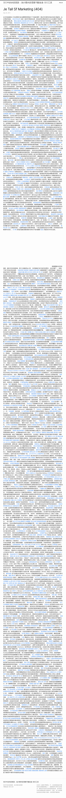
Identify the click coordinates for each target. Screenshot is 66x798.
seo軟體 (53, 577)
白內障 (45, 535)
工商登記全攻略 (31, 540)
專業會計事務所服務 (47, 432)
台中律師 (17, 581)
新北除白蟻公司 (14, 457)
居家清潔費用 (37, 372)
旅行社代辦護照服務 (16, 131)
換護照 (41, 125)
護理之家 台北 (27, 295)
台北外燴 (42, 309)
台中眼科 (57, 562)
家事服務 (20, 417)
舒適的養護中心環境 (53, 498)
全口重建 (5, 627)
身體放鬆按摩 (33, 562)
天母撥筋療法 (27, 386)
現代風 (24, 633)
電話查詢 (31, 125)
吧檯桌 (22, 724)
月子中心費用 (57, 732)
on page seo (39, 651)
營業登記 (55, 69)
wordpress (59, 81)
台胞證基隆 (30, 490)
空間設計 (43, 589)
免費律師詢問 (22, 208)
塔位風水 (32, 502)
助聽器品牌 (21, 606)
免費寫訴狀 (16, 506)
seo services (7, 442)
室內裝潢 (46, 141)
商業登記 (37, 444)
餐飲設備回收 (18, 21)
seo (52, 569)
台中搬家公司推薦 (15, 376)
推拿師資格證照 (58, 718)
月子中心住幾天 (30, 166)
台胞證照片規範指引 (23, 92)
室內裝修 (52, 425)
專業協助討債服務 (54, 141)
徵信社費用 (57, 430)
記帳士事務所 (31, 457)
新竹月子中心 (49, 318)
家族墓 (17, 148)
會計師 (56, 84)
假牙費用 (48, 600)
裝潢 (42, 229)
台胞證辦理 (35, 75)
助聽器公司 (56, 459)
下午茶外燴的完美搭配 (23, 287)
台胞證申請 (23, 226)
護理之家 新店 (29, 272)
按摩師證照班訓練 (31, 392)
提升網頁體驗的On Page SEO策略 (23, 765)
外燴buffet (13, 500)
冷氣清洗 (47, 604)
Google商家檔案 (13, 56)
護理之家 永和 (34, 452)
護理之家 (58, 577)
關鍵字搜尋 (53, 25)
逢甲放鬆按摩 (24, 123)
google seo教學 (13, 208)
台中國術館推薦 (20, 164)
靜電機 (20, 405)
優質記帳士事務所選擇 (44, 496)
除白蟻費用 (21, 521)
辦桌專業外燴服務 (20, 30)
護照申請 (8, 46)
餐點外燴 (29, 602)
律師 (27, 48)
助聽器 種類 (36, 596)
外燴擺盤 (27, 521)
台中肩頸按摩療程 (49, 477)
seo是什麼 (12, 581)
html (57, 701)
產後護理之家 (41, 278)
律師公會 (12, 556)
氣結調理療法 (21, 430)
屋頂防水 (56, 432)
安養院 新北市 (44, 27)
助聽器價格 (35, 770)
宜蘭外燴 (29, 345)
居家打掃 (5, 98)
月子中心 (38, 544)
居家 (23, 770)
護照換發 (56, 479)
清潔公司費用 (19, 486)
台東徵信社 (57, 537)
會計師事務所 (20, 210)
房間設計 (38, 432)
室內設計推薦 (22, 712)
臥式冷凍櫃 (34, 759)
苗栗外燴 (23, 218)
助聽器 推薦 (32, 683)
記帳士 (26, 173)
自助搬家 (11, 411)
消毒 (34, 446)
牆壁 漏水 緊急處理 (27, 131)
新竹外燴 (5, 751)
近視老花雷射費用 (25, 336)
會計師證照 (51, 745)
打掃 (40, 75)
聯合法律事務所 (10, 539)
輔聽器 (37, 728)
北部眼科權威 (49, 309)
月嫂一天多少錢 (25, 544)
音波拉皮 (29, 403)
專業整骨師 (17, 23)
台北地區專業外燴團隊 (16, 326)
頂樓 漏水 (9, 303)
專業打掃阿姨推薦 (57, 189)
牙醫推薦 (16, 741)
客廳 (56, 745)
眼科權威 (10, 681)
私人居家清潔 (23, 595)
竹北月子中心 (57, 440)
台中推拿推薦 (26, 452)
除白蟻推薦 (23, 32)
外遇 (23, 637)
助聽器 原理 (50, 390)
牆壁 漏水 (54, 409)
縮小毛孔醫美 (47, 162)
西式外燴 (58, 34)
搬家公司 (44, 98)
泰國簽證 (15, 104)
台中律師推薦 (54, 61)
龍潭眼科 (16, 28)
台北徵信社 (27, 179)
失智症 (5, 191)
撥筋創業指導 (12, 759)
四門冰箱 (17, 156)
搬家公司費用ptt (9, 171)
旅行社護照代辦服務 (17, 173)
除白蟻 (54, 587)
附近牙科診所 (16, 19)
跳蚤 (48, 368)
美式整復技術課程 (10, 341)
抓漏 (52, 401)
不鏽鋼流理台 (49, 718)
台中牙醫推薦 (40, 546)
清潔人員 (17, 187)
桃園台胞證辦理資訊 (55, 411)
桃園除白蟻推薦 (38, 633)
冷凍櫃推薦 (27, 54)
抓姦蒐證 (31, 293)
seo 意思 (43, 426)
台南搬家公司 (45, 30)
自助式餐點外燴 (42, 216)
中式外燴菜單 (18, 695)
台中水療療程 (44, 678)
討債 (12, 624)
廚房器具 (23, 214)
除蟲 (56, 63)
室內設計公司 (47, 577)
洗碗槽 (31, 270)
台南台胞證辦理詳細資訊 (44, 283)
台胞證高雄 (36, 328)
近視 (60, 625)
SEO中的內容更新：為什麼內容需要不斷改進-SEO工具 (27, 2)
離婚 (10, 575)
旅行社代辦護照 (21, 162)
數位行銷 (10, 160)
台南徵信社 (35, 417)
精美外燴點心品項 (11, 461)
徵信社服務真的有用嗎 (41, 355)
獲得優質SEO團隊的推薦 (10, 295)
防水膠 (35, 384)
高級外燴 (5, 390)
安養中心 (14, 591)
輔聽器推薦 (52, 104)
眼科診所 (22, 73)
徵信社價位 (40, 282)
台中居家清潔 (39, 591)
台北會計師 (25, 125)
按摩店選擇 (36, 270)
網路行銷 (20, 670)
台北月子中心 (36, 567)
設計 (8, 283)
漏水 (33, 340)
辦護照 (48, 115)
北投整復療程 (18, 770)
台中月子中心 (33, 454)
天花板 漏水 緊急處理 (32, 368)
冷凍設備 (47, 187)
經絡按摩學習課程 (23, 104)
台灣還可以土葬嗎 (45, 48)
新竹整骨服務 (30, 649)
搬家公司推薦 (14, 604)
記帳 (45, 770)
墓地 (57, 83)
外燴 (28, 471)
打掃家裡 (55, 651)
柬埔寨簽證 (39, 446)
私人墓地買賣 (11, 689)
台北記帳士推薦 (53, 566)
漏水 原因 (27, 662)
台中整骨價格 (25, 411)
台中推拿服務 (20, 689)
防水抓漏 (50, 506)
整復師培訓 (6, 591)
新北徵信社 (9, 676)
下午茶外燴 (26, 50)
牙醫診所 (37, 423)
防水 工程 (49, 635)
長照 (20, 614)
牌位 (36, 738)
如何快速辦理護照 (28, 591)
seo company (57, 552)
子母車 (9, 336)
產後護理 (53, 214)
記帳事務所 (21, 137)
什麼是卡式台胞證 (27, 71)
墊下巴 (37, 413)
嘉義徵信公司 (21, 583)
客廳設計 (33, 390)
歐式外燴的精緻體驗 (56, 399)
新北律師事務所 (13, 739)
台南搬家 (11, 307)
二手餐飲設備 (38, 587)
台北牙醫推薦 (30, 129)
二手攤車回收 (21, 289)
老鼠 (24, 376)
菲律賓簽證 (38, 129)
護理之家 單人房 (38, 272)
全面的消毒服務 (14, 463)
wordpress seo (7, 685)
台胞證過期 (56, 193)
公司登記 (28, 759)
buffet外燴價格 (25, 643)
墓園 (10, 113)
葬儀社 (9, 322)
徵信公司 (10, 616)
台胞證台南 (9, 177)
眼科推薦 (58, 463)
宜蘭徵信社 (55, 110)
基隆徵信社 (53, 139)
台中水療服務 (33, 396)
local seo (39, 390)
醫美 (10, 384)
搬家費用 (34, 394)
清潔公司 (18, 539)
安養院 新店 (6, 119)
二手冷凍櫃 (19, 183)
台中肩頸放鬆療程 (40, 531)
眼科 (44, 753)
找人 (33, 654)
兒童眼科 (19, 500)
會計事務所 (39, 191)
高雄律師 (25, 270)
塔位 (48, 672)
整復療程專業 (24, 222)
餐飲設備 (7, 500)
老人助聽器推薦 (48, 556)
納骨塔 (44, 394)
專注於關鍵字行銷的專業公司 (14, 745)
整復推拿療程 (42, 314)
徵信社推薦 (28, 770)
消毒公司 (47, 328)
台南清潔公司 (16, 224)
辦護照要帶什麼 (31, 169)
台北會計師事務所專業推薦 (42, 102)
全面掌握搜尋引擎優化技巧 (27, 556)
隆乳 (48, 338)
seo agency (14, 40)
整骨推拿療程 (37, 202)
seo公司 (5, 297)
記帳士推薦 (32, 535)
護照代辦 (38, 450)
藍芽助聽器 (22, 649)
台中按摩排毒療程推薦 (33, 117)
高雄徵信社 (51, 714)
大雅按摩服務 (55, 680)
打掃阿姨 (54, 544)
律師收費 (27, 289)
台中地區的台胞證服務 (25, 664)
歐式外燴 (38, 324)
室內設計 (53, 48)
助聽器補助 (16, 440)
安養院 (44, 390)
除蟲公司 (37, 137)
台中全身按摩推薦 (57, 92)
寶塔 (42, 668)
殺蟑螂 (16, 42)
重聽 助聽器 (34, 96)
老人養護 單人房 (29, 164)
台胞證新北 (29, 65)
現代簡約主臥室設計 (41, 88)
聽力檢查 (41, 469)
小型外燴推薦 (39, 556)
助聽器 (17, 341)
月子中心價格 (39, 577)
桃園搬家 (23, 361)
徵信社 (15, 65)
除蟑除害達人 (49, 562)
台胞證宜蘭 (19, 146)
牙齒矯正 (32, 299)
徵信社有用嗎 (29, 73)
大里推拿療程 (14, 67)
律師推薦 (25, 36)
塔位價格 (14, 629)
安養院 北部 (20, 189)
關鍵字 (33, 283)
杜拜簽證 (36, 125)
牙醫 (20, 158)
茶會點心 (37, 104)
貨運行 (48, 658)
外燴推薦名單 (12, 301)
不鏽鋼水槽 (43, 488)
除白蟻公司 (56, 148)
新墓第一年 (9, 195)
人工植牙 (58, 32)
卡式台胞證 (27, 119)
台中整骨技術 (14, 405)
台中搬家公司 (15, 595)
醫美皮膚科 (6, 197)
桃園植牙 (39, 394)
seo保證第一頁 (20, 709)
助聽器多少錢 (50, 537)
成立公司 (57, 477)
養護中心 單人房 (12, 287)
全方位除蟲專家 (27, 525)
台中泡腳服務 (10, 305)
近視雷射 (40, 622)
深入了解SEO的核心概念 (39, 332)
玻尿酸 (29, 332)
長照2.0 (27, 63)
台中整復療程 (13, 289)
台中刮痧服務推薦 (47, 627)
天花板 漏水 (23, 332)
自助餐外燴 (22, 59)
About (61, 2)
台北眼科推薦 (21, 697)
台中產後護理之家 (30, 137)
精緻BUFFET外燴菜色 (24, 455)
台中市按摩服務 (55, 158)
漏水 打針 (6, 583)
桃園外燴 (25, 177)
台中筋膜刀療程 (12, 585)
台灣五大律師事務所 (12, 425)
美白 (20, 498)
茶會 (16, 467)
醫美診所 (46, 307)
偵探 (12, 291)
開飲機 (5, 616)
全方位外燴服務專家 (12, 726)
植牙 (38, 683)
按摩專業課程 (17, 544)
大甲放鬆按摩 (46, 475)
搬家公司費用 (43, 714)
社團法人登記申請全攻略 (36, 177)
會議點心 (8, 724)
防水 (11, 397)
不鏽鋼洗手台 (43, 421)
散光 (27, 473)
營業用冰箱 (47, 125)
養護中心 (16, 484)
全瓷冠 (39, 347)
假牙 (60, 210)
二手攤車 (56, 204)
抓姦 (18, 361)
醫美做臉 (8, 573)
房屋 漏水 (54, 595)
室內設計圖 (56, 722)
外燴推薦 (34, 425)
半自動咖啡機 (51, 699)
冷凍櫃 (35, 345)
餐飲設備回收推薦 (51, 643)
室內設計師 (57, 506)
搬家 (49, 678)
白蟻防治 (53, 115)
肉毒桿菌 (20, 270)
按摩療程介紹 (48, 415)
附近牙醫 (32, 722)
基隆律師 (41, 770)
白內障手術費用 (39, 340)
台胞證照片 (41, 349)
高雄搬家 (30, 372)
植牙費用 (18, 747)
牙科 (46, 436)
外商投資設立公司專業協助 (44, 732)
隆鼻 (37, 523)
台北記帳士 (28, 687)
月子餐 (14, 229)
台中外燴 (32, 544)
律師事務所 (27, 625)
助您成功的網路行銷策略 (23, 96)
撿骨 (17, 620)
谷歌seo (50, 224)
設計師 (17, 556)
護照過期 (39, 98)
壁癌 (35, 98)
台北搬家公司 (15, 724)
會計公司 (39, 734)
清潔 (14, 397)
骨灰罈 (9, 173)
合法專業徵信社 (21, 531)
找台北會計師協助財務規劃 (38, 521)
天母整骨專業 (16, 81)
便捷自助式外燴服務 (17, 133)
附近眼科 (5, 289)
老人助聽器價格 (16, 90)
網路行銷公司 (27, 146)
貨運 (52, 755)
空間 (27, 370)
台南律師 (50, 88)
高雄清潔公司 (14, 554)
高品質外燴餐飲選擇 (16, 139)
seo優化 (50, 218)
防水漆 (32, 21)
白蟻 (53, 707)
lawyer (14, 113)
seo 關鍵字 (58, 486)
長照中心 (48, 110)
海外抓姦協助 (23, 457)
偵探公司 (15, 79)
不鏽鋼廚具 (23, 129)
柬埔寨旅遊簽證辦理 (34, 48)
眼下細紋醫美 (43, 326)
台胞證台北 (32, 473)
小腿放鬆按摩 (28, 189)
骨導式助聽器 (28, 357)
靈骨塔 (25, 529)
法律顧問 (42, 533)
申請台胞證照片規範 (52, 305)
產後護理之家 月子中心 (27, 23)
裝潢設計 (39, 409)
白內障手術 (23, 540)
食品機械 (20, 295)
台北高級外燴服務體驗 (12, 378)
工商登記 (41, 316)
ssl (13, 757)
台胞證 (8, 152)
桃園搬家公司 (25, 705)
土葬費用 (33, 656)
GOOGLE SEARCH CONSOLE (16, 370)
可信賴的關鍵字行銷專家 (51, 484)
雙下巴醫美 (59, 115)
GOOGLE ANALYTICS (26, 108)
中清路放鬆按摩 (29, 359)
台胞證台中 (9, 79)
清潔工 (47, 666)
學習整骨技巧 (35, 625)
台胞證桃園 (14, 622)
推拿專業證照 (23, 345)
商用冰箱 (12, 755)
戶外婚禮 (20, 622)
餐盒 (38, 448)
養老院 (32, 363)
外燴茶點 (58, 707)
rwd (22, 376)
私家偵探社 (31, 728)
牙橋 (43, 318)
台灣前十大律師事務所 (22, 181)
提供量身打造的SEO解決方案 (49, 631)
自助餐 (57, 86)
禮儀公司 (45, 425)
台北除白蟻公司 (26, 384)
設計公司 (15, 521)
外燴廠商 (20, 36)
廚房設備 (16, 73)
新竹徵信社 (47, 56)
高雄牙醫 (18, 757)
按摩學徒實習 (16, 336)
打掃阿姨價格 (24, 382)
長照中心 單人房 (11, 293)
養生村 (14, 575)
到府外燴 (37, 166)
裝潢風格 (10, 765)
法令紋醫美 (43, 144)
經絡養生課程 (26, 21)
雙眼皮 (29, 90)
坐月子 (34, 432)
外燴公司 (25, 739)
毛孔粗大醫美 (20, 687)
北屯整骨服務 (43, 368)
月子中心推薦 (36, 56)
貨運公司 (44, 324)
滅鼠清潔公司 (58, 407)
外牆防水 (56, 390)
